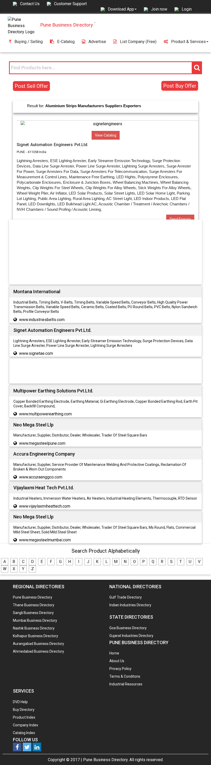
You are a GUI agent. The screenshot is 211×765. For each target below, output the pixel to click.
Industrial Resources (125, 684)
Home (114, 653)
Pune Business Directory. (105, 759)
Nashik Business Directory (34, 628)
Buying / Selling (28, 41)
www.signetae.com (36, 353)
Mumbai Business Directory (35, 620)
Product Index (24, 717)
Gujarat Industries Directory (131, 636)
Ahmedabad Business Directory (38, 651)
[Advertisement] (105, 253)
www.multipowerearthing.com (45, 413)
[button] (122, 9)
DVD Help (20, 702)
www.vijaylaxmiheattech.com (44, 506)
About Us (116, 661)
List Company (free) (138, 41)
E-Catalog (66, 41)
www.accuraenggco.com (40, 477)
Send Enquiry (180, 219)
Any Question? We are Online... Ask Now (199, 753)
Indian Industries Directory (130, 605)
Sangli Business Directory (33, 613)
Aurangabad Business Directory (38, 644)
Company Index (25, 725)
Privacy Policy (120, 669)
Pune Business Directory (32, 597)
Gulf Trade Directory (125, 597)
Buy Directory (23, 710)
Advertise (97, 41)
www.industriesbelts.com (42, 319)
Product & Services (188, 41)
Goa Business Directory (128, 628)
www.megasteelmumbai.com (45, 539)
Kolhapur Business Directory (35, 636)
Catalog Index (24, 733)
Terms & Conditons (124, 676)
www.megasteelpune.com (42, 443)
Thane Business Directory (33, 605)
